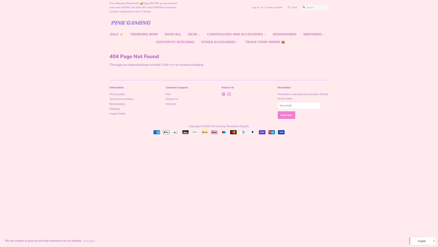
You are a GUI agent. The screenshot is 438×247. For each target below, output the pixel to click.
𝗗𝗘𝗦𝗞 (193, 34)
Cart (294, 7)
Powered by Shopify (237, 126)
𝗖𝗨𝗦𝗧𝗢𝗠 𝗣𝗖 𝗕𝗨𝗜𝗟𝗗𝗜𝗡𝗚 (175, 42)
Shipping (115, 108)
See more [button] (89, 240)
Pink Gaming (218, 126)
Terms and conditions (122, 99)
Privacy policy (117, 94)
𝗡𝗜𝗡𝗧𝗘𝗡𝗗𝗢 (313, 34)
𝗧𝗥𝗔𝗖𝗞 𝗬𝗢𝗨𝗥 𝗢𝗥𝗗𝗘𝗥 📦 (265, 42)
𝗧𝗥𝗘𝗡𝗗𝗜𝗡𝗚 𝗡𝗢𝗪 (144, 34)
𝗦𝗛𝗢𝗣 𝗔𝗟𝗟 (173, 34)
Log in (255, 7)
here (172, 64)
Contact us (172, 99)
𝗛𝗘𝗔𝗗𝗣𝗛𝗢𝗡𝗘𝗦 (285, 34)
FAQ (168, 94)
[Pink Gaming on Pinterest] (223, 94)
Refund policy (117, 103)
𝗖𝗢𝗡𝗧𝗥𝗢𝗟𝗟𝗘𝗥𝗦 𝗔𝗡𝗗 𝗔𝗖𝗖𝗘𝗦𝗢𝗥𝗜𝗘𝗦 (235, 34)
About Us (171, 103)
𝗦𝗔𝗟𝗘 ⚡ (116, 34)
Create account (273, 7)
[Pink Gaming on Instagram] (229, 94)
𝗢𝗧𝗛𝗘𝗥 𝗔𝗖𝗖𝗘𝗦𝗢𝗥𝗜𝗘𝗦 (218, 42)
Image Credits (117, 113)
